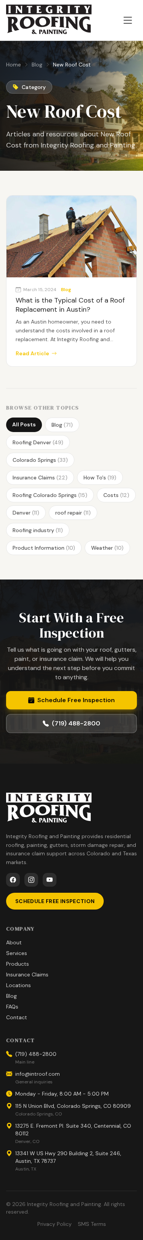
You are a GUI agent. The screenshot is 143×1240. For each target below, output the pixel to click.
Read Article (32, 353)
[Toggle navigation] (128, 20)
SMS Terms (92, 1224)
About (14, 942)
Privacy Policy (54, 1224)
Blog (37, 64)
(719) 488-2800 (76, 723)
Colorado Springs (40, 460)
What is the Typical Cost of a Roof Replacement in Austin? (70, 305)
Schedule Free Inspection (76, 700)
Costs (116, 495)
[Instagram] (31, 880)
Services (16, 953)
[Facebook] (13, 880)
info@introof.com (37, 1073)
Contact (16, 1017)
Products (17, 963)
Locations (18, 985)
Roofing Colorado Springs (50, 495)
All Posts (24, 424)
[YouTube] (49, 880)
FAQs (12, 1006)
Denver (26, 512)
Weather (107, 547)
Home (13, 64)
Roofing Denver (38, 442)
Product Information (44, 547)
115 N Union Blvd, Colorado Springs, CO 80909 (73, 1105)
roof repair (73, 512)
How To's (100, 477)
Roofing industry (38, 530)
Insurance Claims (40, 477)
